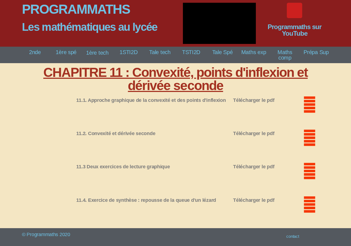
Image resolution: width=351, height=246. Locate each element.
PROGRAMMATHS (76, 9)
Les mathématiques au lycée (89, 27)
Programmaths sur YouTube (294, 30)
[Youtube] (294, 10)
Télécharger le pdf (253, 100)
